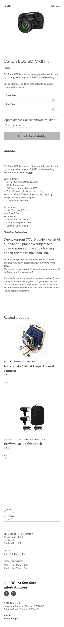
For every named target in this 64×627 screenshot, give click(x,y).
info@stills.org (15, 587)
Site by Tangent (11, 618)
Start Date (11, 95)
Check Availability (32, 136)
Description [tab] (9, 150)
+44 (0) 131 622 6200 (21, 583)
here (30, 172)
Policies (7, 615)
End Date (10, 104)
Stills (7, 6)
